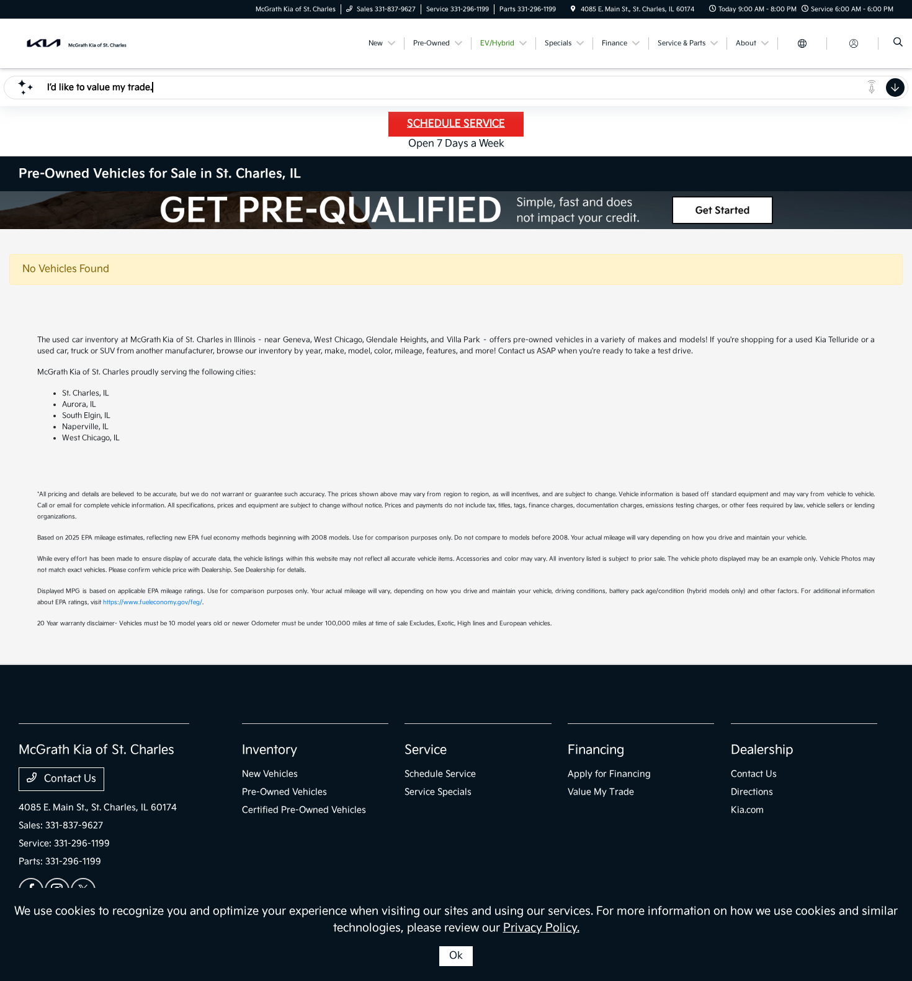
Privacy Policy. (541, 927)
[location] (573, 9)
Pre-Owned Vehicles (284, 792)
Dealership (762, 750)
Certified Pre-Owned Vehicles (304, 810)
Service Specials (438, 792)
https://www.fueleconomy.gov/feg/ (152, 602)
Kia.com (747, 810)
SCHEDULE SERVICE (456, 124)
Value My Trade (601, 792)
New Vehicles (270, 774)
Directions (752, 792)
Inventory (269, 750)
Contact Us (69, 779)
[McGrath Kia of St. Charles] (75, 43)
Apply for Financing (609, 774)
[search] (898, 43)
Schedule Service (440, 774)
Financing (596, 750)
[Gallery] (456, 210)
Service (426, 750)
